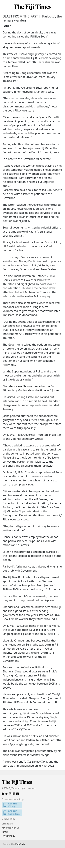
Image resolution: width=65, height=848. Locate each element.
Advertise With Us (10, 827)
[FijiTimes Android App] (32, 812)
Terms (5, 831)
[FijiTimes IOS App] (32, 805)
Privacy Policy (8, 835)
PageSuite (20, 843)
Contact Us (7, 823)
